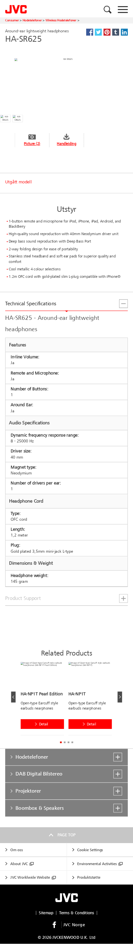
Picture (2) (32, 143)
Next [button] (120, 696)
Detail (43, 724)
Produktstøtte (88, 877)
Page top (66, 835)
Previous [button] (13, 696)
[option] (44, 700)
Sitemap (46, 913)
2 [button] (64, 742)
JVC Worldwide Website (30, 877)
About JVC (19, 864)
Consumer (12, 20)
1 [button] (61, 742)
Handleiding (66, 143)
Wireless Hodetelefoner (61, 20)
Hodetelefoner (32, 20)
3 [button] (68, 742)
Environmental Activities (97, 864)
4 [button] (72, 742)
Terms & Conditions (76, 913)
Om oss (16, 850)
